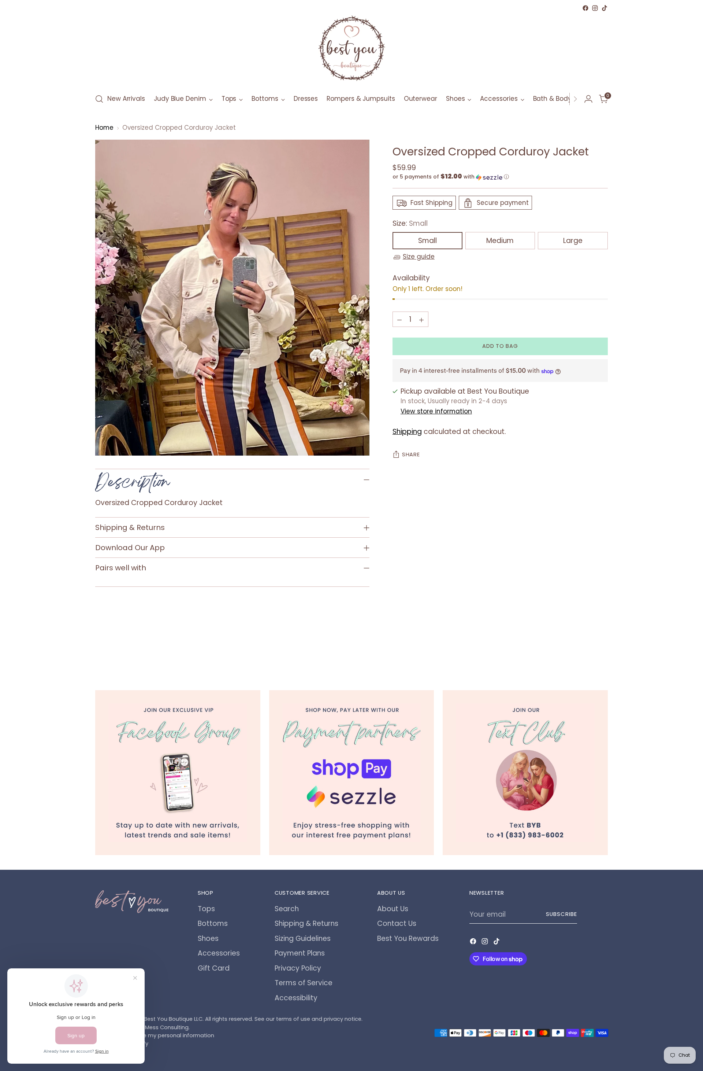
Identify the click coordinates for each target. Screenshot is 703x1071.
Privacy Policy (298, 968)
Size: (410, 224)
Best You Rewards (408, 938)
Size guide (419, 257)
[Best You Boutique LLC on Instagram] (595, 8)
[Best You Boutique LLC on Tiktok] (604, 8)
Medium (500, 241)
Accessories (219, 953)
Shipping (407, 432)
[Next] (575, 99)
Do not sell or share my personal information (154, 1035)
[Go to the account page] (588, 99)
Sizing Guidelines (303, 938)
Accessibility (296, 998)
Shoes (208, 938)
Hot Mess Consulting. (162, 1027)
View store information (436, 411)
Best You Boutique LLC (173, 1019)
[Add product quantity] (421, 319)
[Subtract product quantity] (399, 319)
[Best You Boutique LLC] (351, 50)
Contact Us (396, 923)
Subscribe (561, 914)
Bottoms (213, 923)
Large (573, 241)
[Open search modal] (99, 99)
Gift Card (214, 968)
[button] (500, 177)
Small (427, 241)
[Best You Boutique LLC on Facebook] (585, 8)
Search (287, 909)
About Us (392, 909)
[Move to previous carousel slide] (585, 650)
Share (411, 455)
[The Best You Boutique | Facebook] (177, 772)
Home (104, 127)
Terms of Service (303, 983)
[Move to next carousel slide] (601, 650)
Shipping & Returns (306, 923)
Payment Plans (300, 953)
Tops (206, 909)
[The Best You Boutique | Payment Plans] (351, 772)
